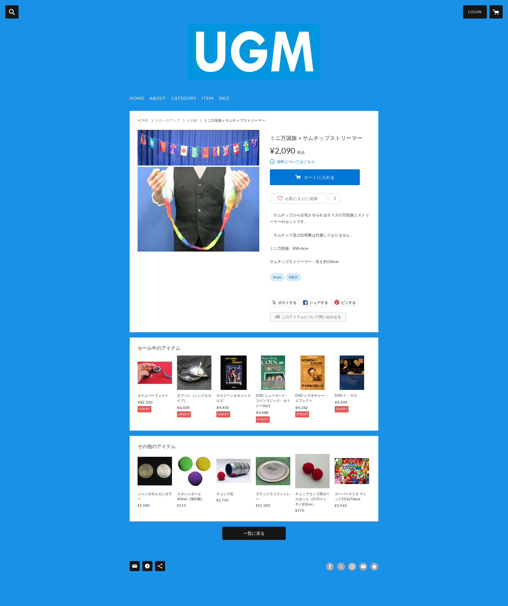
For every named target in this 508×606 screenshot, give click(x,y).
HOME (137, 98)
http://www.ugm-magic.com (374, 567)
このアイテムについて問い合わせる (311, 317)
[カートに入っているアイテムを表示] (496, 12)
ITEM (208, 98)
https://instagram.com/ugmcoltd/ (352, 567)
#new (277, 277)
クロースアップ (167, 120)
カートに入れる (319, 177)
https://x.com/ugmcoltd (341, 567)
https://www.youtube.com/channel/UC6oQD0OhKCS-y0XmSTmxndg (363, 567)
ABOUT (157, 98)
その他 (192, 120)
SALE (224, 98)
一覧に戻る (254, 533)
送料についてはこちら (296, 161)
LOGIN (475, 12)
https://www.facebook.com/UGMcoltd (330, 567)
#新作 (293, 277)
